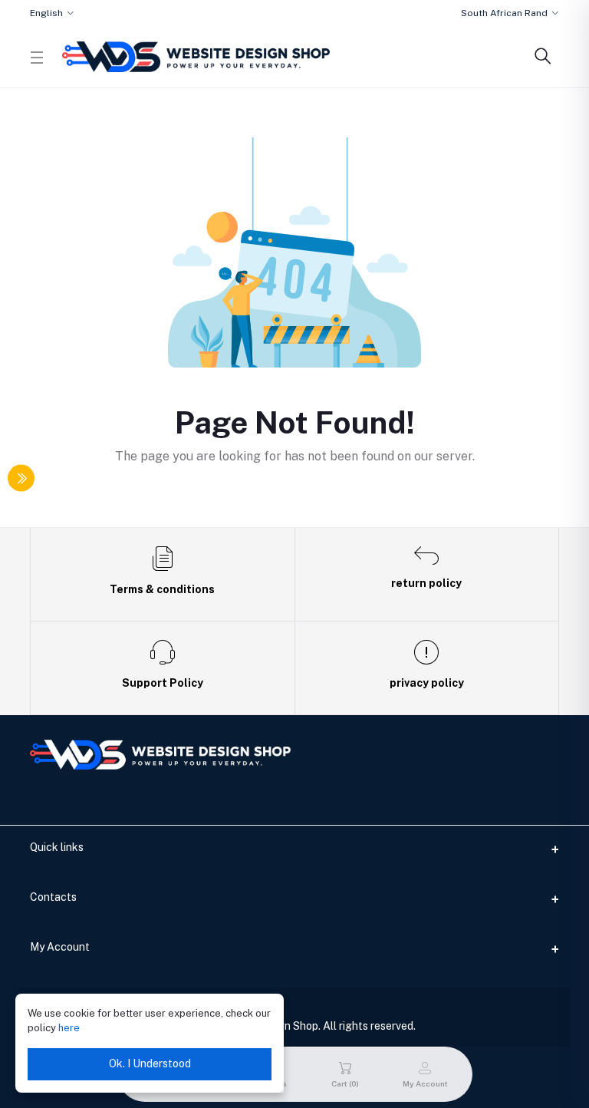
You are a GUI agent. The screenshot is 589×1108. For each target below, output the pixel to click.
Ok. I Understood (150, 1063)
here (69, 1028)
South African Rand (504, 13)
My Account (60, 947)
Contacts (53, 897)
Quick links (57, 847)
